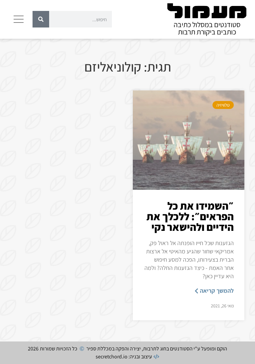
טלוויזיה (223, 105)
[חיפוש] (41, 19)
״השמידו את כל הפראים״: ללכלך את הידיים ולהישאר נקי (190, 216)
